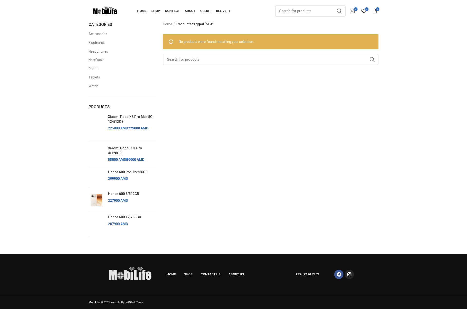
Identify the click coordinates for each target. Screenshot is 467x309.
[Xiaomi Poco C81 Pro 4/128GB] (96, 154)
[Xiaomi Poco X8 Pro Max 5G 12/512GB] (96, 126)
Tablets (94, 77)
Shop (188, 274)
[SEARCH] (339, 11)
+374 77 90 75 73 (307, 274)
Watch (93, 86)
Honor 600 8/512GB (123, 194)
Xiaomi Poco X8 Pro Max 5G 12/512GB (130, 119)
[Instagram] (349, 274)
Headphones (98, 51)
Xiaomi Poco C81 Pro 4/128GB (125, 150)
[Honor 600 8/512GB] (96, 199)
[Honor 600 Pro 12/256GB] (96, 177)
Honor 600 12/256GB (124, 217)
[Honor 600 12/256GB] (96, 222)
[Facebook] (338, 274)
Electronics (97, 43)
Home (167, 24)
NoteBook (96, 60)
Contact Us (210, 274)
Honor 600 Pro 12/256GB (128, 172)
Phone (94, 69)
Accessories (98, 34)
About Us (236, 274)
